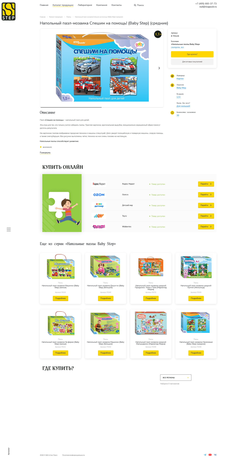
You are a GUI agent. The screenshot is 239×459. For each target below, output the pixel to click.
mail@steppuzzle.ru (208, 7)
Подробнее (60, 298)
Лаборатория (85, 5)
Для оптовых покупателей (192, 62)
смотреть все (177, 47)
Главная (44, 5)
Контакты (117, 5)
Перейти (204, 184)
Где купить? (192, 54)
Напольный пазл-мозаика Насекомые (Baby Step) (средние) (196, 343)
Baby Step (181, 87)
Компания (101, 5)
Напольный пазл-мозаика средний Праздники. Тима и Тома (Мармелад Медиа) (151, 287)
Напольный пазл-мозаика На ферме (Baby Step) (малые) (60, 343)
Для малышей (183, 106)
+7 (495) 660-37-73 (206, 3)
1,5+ (179, 97)
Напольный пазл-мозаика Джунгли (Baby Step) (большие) (105, 287)
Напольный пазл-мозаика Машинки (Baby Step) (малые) (60, 287)
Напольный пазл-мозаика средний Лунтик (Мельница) (196, 287)
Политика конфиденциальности (73, 455)
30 (178, 115)
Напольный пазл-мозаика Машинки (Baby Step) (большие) (105, 343)
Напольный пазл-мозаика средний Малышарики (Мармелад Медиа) (150, 343)
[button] (159, 68)
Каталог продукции (63, 5)
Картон (180, 78)
